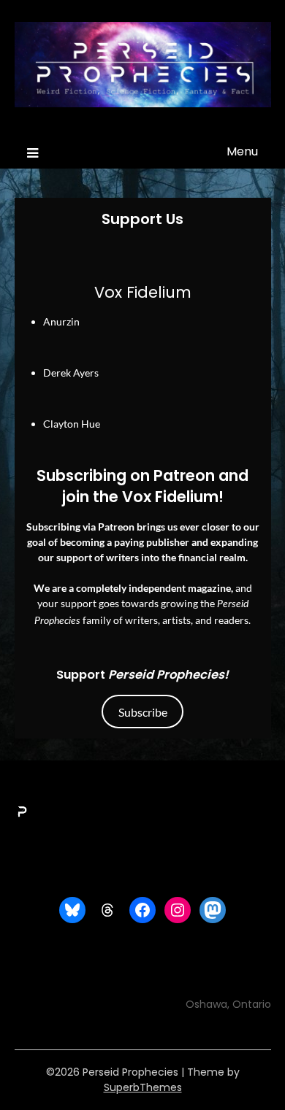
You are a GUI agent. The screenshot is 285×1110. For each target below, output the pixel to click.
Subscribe (142, 712)
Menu (242, 151)
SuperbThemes (143, 1087)
